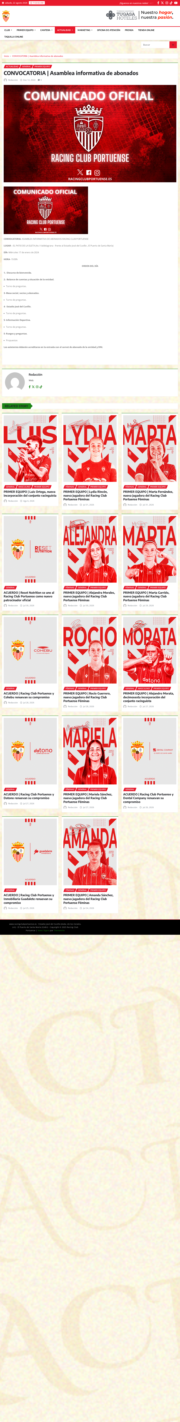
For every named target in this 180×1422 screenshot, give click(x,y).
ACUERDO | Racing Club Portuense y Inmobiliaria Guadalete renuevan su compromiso (29, 898)
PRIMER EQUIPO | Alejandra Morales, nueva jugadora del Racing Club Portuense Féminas (89, 596)
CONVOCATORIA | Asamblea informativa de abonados (37, 56)
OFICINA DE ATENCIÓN (108, 30)
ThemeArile (59, 930)
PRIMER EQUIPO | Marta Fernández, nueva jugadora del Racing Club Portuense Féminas (148, 495)
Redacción (13, 80)
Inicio (6, 56)
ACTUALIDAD (64, 30)
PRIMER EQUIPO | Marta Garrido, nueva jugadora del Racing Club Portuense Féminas (146, 596)
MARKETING (84, 30)
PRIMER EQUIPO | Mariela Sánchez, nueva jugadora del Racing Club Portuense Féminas (87, 798)
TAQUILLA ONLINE (13, 36)
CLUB (7, 30)
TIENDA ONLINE (146, 30)
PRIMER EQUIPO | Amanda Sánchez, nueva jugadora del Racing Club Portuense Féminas (88, 898)
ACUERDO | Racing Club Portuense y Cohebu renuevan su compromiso (29, 695)
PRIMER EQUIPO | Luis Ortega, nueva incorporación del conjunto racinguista (30, 493)
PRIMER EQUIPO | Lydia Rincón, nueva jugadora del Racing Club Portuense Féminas (85, 495)
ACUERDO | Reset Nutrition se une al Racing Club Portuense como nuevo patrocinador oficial (29, 596)
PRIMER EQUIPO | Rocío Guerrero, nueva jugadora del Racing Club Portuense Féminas (86, 697)
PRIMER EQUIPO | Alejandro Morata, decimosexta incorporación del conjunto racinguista (148, 697)
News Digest (43, 930)
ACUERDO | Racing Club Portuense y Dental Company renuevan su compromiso (148, 798)
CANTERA (45, 30)
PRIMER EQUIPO (25, 30)
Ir (173, 44)
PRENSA (129, 30)
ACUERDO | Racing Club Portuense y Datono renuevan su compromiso (29, 796)
